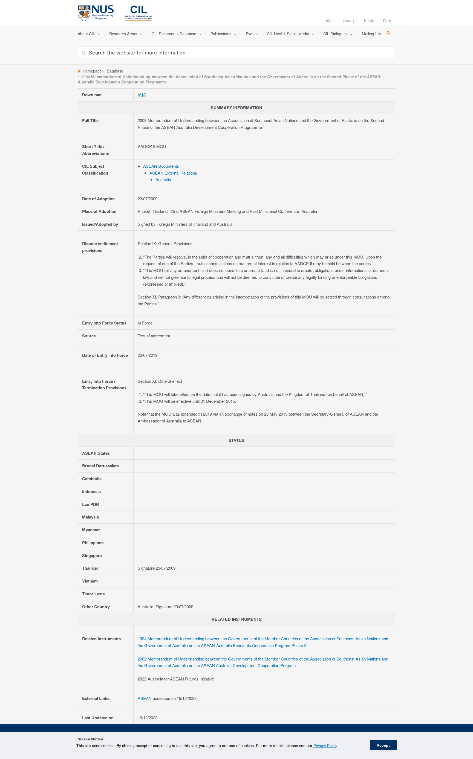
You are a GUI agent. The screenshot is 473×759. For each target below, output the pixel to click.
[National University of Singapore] (96, 12)
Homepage (92, 71)
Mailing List (371, 33)
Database (115, 71)
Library (349, 20)
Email (369, 20)
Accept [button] (383, 745)
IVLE (387, 20)
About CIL (86, 33)
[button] (97, 34)
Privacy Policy (325, 745)
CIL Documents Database (174, 33)
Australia (163, 179)
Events (252, 33)
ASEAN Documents (161, 166)
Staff (329, 20)
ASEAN (145, 698)
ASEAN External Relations (173, 173)
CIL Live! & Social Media (288, 33)
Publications (220, 33)
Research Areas (123, 33)
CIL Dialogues (335, 33)
